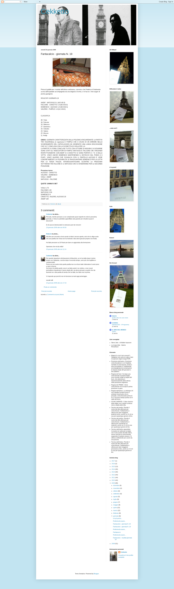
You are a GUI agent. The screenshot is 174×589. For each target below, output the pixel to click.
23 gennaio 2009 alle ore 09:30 (56, 227)
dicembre (116, 485)
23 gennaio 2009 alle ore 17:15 (56, 283)
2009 (113, 483)
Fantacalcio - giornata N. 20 (122, 524)
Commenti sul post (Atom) (55, 294)
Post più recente (46, 291)
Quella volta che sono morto (120, 317)
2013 (113, 472)
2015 (113, 466)
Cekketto (55, 11)
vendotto (115, 323)
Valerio (114, 316)
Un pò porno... (117, 518)
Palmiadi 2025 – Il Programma (120, 324)
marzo (115, 510)
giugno (115, 502)
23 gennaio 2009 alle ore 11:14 (56, 249)
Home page (71, 291)
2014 (113, 469)
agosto (115, 496)
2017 (113, 461)
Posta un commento (50, 287)
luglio (115, 499)
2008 (113, 543)
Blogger (96, 574)
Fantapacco (117, 532)
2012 (113, 475)
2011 (113, 477)
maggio (115, 505)
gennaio (116, 516)
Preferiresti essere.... (119, 529)
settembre (116, 494)
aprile (115, 507)
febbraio (116, 513)
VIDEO (114, 331)
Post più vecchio (96, 291)
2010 (113, 480)
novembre (116, 488)
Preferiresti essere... (119, 521)
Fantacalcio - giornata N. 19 (122, 527)
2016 (113, 464)
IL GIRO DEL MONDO (119, 330)
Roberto (49, 234)
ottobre (115, 491)
